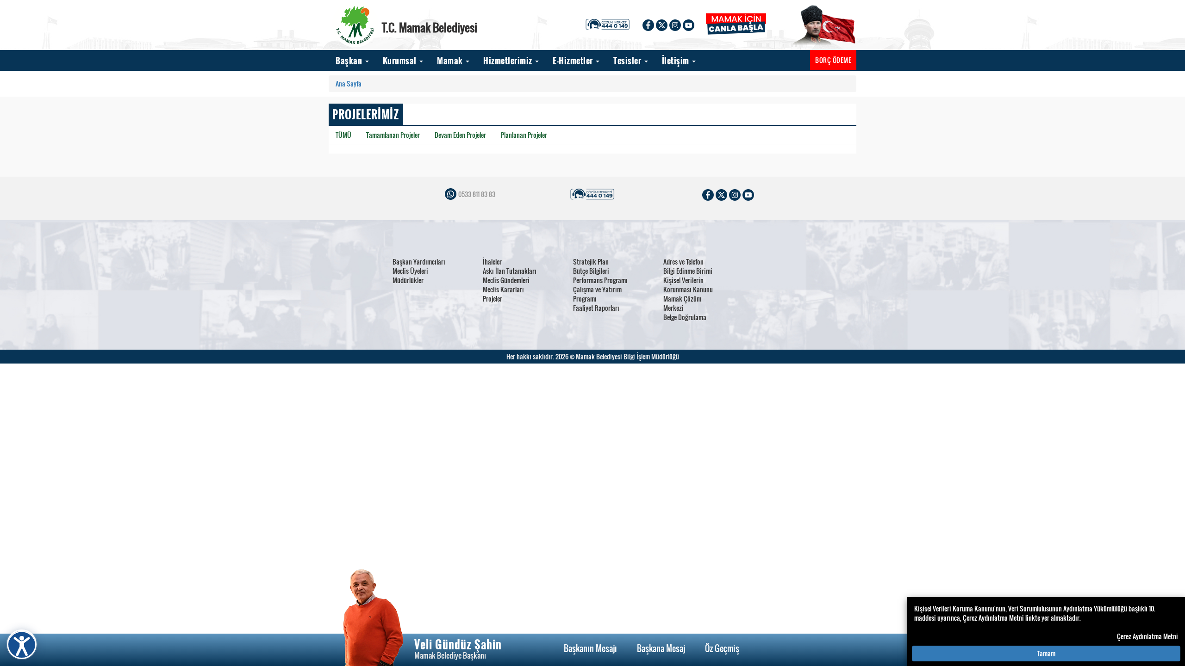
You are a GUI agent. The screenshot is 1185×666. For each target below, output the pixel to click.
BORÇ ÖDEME (833, 60)
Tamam (1046, 653)
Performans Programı (600, 280)
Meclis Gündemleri (506, 280)
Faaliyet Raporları (596, 308)
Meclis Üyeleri (410, 271)
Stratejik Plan (591, 261)
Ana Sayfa (349, 83)
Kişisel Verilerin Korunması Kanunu (688, 284)
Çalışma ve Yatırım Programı (597, 293)
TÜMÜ (343, 135)
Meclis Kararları (503, 289)
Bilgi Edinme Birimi (687, 271)
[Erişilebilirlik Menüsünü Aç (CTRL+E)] (22, 644)
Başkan (350, 61)
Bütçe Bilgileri (591, 271)
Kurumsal (401, 61)
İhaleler (492, 261)
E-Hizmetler (574, 61)
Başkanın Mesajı (590, 648)
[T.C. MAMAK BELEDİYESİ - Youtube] (688, 24)
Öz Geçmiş (722, 648)
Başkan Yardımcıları (419, 261)
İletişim (677, 61)
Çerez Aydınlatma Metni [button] (1147, 636)
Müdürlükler (408, 280)
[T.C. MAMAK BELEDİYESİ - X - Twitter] (661, 24)
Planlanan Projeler (524, 135)
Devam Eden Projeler (460, 135)
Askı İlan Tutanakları (509, 271)
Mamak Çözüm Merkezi (682, 303)
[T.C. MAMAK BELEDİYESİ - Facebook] (648, 24)
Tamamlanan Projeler (393, 135)
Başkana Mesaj (661, 648)
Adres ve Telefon (683, 261)
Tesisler (628, 61)
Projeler (492, 298)
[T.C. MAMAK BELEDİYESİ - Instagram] (675, 24)
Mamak (451, 61)
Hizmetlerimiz (508, 61)
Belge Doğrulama (684, 317)
